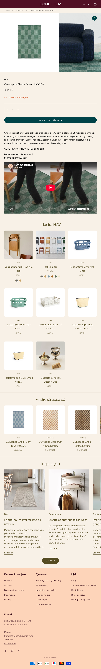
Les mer (8, 553)
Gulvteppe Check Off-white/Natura (50, 443)
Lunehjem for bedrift (46, 590)
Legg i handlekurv (50, 120)
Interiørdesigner (44, 604)
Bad (6, 514)
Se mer (50, 560)
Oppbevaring (55, 514)
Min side (8, 580)
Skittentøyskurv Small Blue (82, 268)
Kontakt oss (77, 590)
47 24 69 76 (10, 643)
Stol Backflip (50, 266)
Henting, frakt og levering (48, 580)
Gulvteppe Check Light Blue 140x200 (18, 443)
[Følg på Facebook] (5, 650)
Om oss (8, 585)
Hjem (8, 11)
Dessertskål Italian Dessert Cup (50, 379)
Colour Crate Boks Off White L (50, 326)
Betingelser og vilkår (81, 599)
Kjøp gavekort (43, 595)
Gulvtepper (19, 11)
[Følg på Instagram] (12, 650)
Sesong (7, 599)
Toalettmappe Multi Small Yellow (18, 379)
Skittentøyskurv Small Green (19, 326)
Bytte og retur (78, 595)
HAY (6, 79)
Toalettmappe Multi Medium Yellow (82, 326)
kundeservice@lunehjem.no (18, 636)
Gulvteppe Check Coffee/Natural (82, 443)
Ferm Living (50, 438)
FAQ (73, 580)
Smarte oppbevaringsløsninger (68, 519)
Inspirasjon (9, 595)
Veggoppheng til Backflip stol (19, 268)
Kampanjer (41, 599)
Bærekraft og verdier (14, 590)
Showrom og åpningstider (84, 585)
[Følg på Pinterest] (19, 650)
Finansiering (42, 585)
